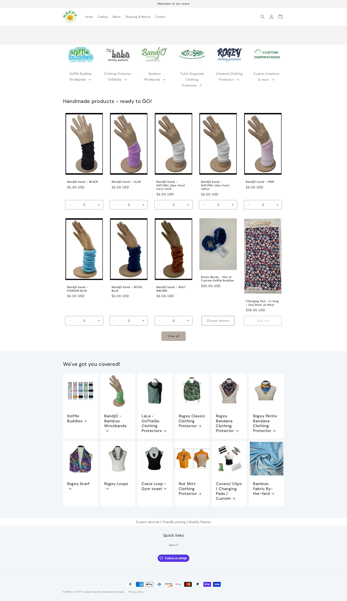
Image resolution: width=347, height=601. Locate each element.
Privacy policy (136, 591)
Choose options (218, 321)
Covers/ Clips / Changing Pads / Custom (229, 491)
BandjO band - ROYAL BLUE (127, 289)
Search (173, 545)
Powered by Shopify (113, 591)
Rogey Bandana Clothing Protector (225, 423)
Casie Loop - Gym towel (154, 486)
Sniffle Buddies (75, 419)
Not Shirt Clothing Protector (188, 488)
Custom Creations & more (266, 76)
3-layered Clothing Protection (229, 76)
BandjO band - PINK (260, 182)
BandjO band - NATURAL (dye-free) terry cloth (170, 185)
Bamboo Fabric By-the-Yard (263, 488)
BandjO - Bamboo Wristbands (115, 421)
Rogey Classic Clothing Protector (192, 421)
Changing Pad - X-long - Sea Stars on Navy (262, 303)
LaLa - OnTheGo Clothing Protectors (152, 423)
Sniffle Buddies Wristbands (80, 76)
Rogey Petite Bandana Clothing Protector (265, 423)
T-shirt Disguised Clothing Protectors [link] (192, 79)
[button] (262, 16)
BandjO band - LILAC (126, 182)
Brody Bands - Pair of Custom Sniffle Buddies (217, 278)
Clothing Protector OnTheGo (117, 76)
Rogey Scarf (78, 483)
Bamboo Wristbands (152, 76)
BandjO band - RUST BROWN (171, 289)
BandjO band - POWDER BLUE (77, 289)
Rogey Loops (116, 483)
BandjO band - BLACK (82, 182)
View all (173, 336)
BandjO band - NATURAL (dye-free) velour (215, 185)
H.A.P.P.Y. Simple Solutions (87, 591)
